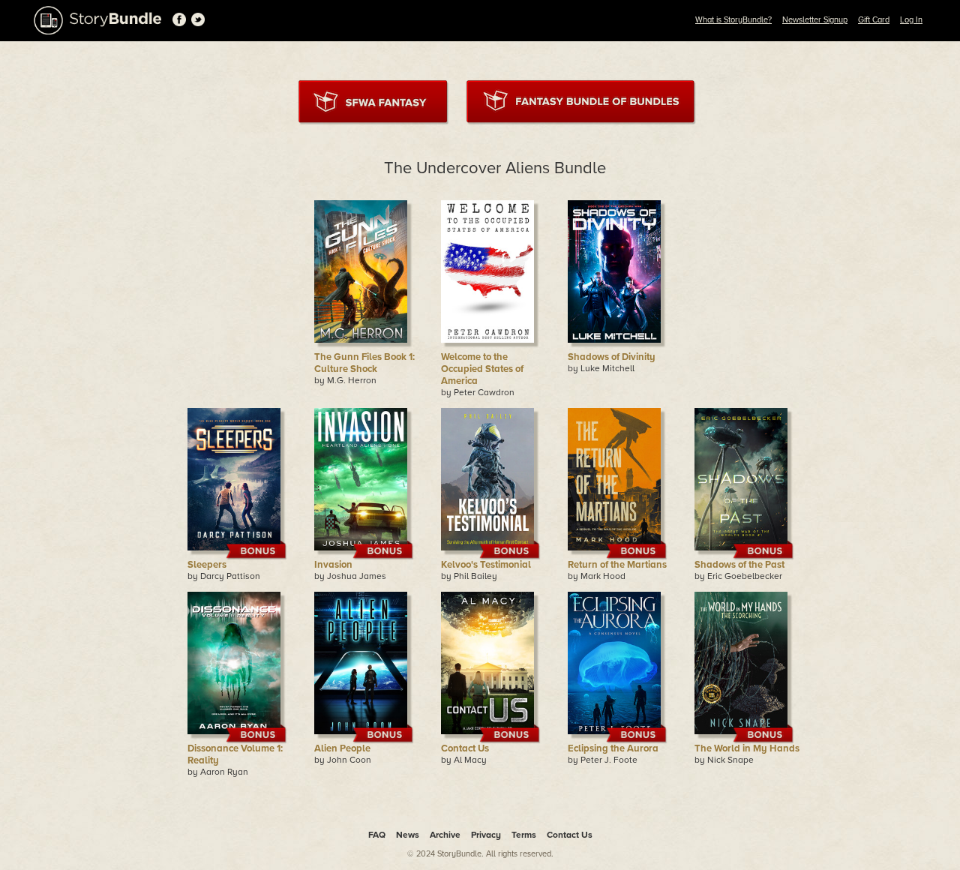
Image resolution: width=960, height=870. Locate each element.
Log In (911, 20)
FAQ (377, 835)
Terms (524, 835)
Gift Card (874, 20)
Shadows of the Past (739, 565)
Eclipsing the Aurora (613, 748)
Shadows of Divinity (612, 357)
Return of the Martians (617, 565)
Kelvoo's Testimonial (486, 565)
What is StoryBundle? (733, 20)
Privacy (486, 835)
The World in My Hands (747, 748)
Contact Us (465, 748)
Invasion (333, 565)
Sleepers (207, 565)
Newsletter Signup (815, 20)
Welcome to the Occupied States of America (482, 369)
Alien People (342, 748)
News (407, 835)
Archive (445, 835)
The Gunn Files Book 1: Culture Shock (364, 363)
